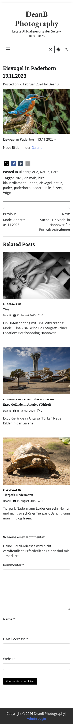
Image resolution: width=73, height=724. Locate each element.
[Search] (66, 49)
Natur (44, 172)
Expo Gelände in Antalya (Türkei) (27, 404)
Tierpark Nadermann (18, 495)
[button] (6, 163)
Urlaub (49, 399)
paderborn (22, 188)
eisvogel (45, 183)
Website (9, 659)
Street (57, 188)
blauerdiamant (14, 183)
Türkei (38, 399)
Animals (30, 178)
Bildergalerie (28, 172)
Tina (6, 309)
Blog (27, 399)
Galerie (36, 147)
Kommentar (13, 565)
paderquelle (41, 188)
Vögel (7, 192)
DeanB (53, 84)
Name (9, 619)
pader (7, 188)
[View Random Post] (50, 49)
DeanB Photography (36, 18)
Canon (33, 183)
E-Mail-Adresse (15, 639)
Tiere (54, 172)
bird (41, 178)
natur (58, 183)
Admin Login (36, 718)
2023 (19, 178)
